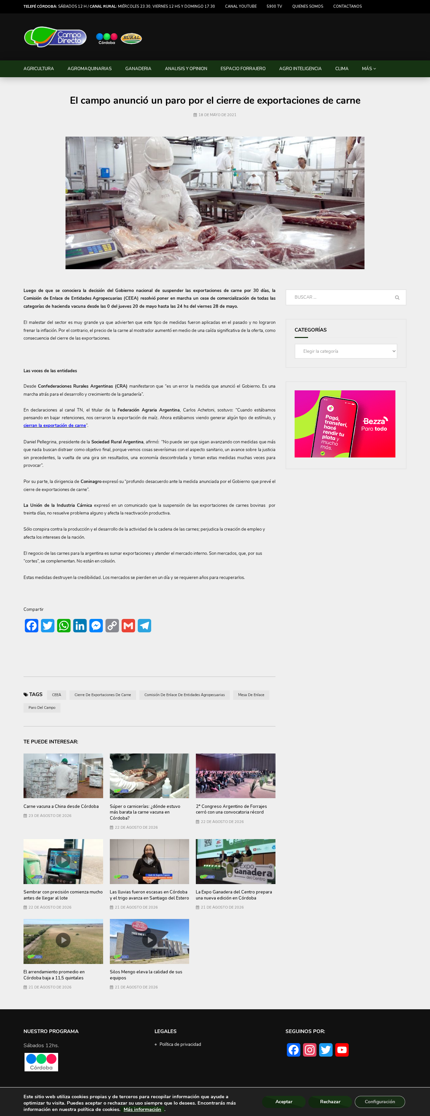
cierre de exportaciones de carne (103, 694)
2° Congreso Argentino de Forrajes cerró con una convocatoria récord (231, 810)
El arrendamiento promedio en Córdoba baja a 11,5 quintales (54, 975)
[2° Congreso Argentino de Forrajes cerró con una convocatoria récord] (235, 776)
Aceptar (283, 1102)
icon (149, 774)
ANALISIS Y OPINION (186, 69)
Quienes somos (307, 6)
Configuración (380, 1102)
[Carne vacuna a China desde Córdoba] (63, 776)
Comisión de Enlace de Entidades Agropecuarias (184, 694)
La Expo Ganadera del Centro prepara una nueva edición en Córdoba (234, 895)
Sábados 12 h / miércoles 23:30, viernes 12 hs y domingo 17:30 (119, 6)
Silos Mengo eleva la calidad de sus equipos (146, 975)
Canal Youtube (241, 6)
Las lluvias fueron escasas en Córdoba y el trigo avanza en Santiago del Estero (149, 895)
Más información (142, 1109)
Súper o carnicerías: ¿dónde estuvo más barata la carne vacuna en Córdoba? (145, 812)
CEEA (56, 694)
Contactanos (347, 6)
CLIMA (342, 69)
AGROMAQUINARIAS (90, 69)
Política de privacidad (180, 1044)
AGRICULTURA (39, 69)
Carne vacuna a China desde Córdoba (61, 807)
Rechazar (330, 1102)
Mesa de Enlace (251, 694)
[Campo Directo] (83, 37)
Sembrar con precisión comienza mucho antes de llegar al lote (63, 895)
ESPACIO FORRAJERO (243, 69)
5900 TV (274, 6)
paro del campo (42, 707)
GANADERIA (138, 69)
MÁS (367, 69)
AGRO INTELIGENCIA (300, 69)
